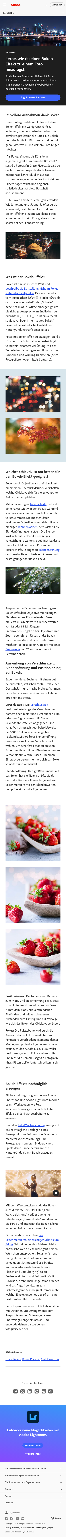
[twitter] (17, 1518)
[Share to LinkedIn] (29, 1391)
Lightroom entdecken (33, 97)
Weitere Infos (33, 1453)
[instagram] (11, 1518)
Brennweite (13, 649)
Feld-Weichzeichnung (31, 1125)
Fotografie (8, 12)
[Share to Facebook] (15, 1391)
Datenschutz (29, 1528)
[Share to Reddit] (44, 1391)
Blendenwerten (28, 527)
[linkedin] (22, 1518)
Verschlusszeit (39, 704)
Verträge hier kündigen (13, 1528)
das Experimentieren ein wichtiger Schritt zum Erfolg (32, 1239)
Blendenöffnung (49, 550)
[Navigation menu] (4, 5)
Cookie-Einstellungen (13, 1532)
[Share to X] (22, 1391)
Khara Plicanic (31, 1359)
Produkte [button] (9, 1502)
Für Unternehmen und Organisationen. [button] (22, 1482)
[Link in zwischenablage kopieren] (50, 1391)
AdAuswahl (30, 1532)
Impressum (39, 1524)
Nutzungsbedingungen (44, 1528)
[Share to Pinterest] (37, 1391)
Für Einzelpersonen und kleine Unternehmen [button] (25, 1468)
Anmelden (57, 5)
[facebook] (6, 1518)
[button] (46, 4)
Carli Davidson (50, 1359)
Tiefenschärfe (38, 504)
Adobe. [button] (8, 1496)
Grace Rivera (13, 1359)
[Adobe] (15, 5)
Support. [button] (9, 1489)
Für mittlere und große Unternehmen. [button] (22, 1475)
